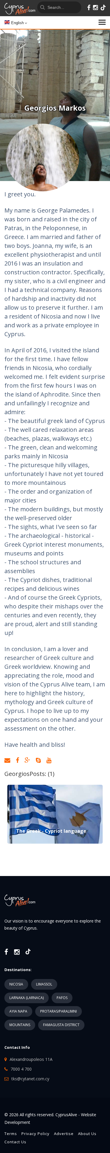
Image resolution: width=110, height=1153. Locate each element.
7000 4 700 (21, 1069)
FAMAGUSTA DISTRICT (61, 1024)
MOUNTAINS (19, 1024)
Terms (10, 1133)
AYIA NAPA (18, 1011)
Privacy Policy (35, 1133)
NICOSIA (16, 984)
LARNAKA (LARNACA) (26, 997)
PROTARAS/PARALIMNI (58, 1011)
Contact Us (15, 1141)
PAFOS (62, 997)
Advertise (64, 1133)
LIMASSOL (44, 984)
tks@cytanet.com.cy (30, 1078)
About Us (87, 1133)
